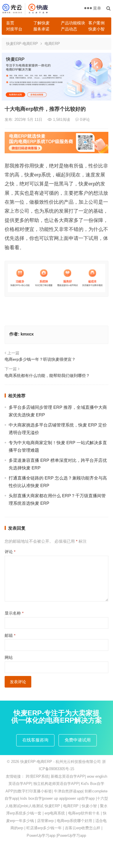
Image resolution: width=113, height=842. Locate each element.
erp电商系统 (55, 813)
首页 (10, 23)
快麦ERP (52, 806)
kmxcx (27, 333)
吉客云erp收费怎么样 (82, 828)
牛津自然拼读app (68, 791)
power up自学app (80, 798)
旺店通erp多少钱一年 (44, 828)
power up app (54, 798)
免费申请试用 (78, 739)
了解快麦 (41, 23)
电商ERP (52, 43)
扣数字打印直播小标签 (33, 791)
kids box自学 (31, 798)
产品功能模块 (72, 23)
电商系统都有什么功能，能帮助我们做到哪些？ (47, 375)
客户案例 (96, 23)
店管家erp (45, 821)
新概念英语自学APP (68, 776)
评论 (10, 551)
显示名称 (14, 613)
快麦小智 (96, 29)
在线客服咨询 (35, 739)
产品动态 (69, 29)
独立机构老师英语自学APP (56, 783)
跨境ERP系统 (37, 776)
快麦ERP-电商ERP (22, 43)
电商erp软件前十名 (84, 813)
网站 (9, 657)
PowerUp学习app (41, 835)
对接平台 (14, 29)
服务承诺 (41, 29)
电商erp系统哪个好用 (74, 821)
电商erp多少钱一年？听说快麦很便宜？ (40, 359)
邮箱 (10, 635)
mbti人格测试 (32, 806)
